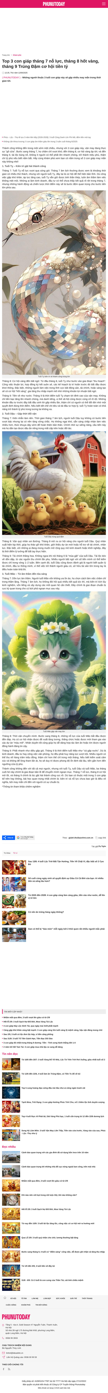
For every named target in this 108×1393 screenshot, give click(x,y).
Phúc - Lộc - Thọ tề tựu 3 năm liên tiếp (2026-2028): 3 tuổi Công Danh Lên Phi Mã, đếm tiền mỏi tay (47, 137)
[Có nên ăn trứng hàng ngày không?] (14, 918)
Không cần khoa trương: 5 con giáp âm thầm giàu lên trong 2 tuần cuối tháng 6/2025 (40, 141)
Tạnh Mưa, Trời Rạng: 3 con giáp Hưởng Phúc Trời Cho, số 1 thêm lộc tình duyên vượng (63, 1102)
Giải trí (73, 1298)
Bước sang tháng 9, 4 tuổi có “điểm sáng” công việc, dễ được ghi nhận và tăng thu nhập (63, 1252)
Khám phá (17, 55)
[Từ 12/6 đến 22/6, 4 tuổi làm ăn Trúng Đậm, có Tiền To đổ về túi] (11, 1078)
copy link (102, 838)
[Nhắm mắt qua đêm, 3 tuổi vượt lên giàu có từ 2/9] (11, 1185)
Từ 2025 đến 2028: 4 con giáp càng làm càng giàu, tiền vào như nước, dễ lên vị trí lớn (66, 896)
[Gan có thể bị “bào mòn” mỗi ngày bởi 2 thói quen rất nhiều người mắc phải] (14, 935)
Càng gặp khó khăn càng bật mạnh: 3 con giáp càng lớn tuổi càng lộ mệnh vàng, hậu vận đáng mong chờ (53, 1030)
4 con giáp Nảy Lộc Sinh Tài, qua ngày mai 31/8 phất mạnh (31, 1026)
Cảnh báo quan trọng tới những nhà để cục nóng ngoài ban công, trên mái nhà (58, 1167)
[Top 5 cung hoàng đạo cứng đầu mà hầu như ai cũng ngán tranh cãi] (11, 1093)
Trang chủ (6, 55)
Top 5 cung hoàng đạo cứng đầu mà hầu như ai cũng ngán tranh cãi (53, 1088)
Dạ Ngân (102, 846)
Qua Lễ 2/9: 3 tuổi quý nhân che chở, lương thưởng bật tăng (50, 1237)
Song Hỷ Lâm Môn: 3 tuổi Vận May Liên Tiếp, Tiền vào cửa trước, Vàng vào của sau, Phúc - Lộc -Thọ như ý (64, 1131)
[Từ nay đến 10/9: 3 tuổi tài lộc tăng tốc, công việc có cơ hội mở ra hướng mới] (11, 1228)
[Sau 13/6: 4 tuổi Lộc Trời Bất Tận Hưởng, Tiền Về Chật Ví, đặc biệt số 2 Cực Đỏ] (14, 867)
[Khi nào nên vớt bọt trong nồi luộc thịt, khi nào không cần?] (11, 1200)
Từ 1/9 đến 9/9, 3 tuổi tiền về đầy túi (38, 1266)
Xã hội (13, 1298)
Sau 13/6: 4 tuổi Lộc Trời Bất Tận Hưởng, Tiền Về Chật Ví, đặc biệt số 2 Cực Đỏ (66, 863)
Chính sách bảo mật (62, 1388)
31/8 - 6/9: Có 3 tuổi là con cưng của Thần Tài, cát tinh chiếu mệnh (52, 1280)
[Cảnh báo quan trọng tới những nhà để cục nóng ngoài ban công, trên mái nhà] (11, 1171)
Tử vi (15, 853)
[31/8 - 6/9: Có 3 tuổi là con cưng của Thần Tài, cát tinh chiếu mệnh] (11, 1285)
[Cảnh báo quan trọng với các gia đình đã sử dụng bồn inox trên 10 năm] (11, 1157)
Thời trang (87, 1298)
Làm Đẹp (47, 1298)
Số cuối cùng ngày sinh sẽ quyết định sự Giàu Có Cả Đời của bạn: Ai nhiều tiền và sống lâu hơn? (66, 879)
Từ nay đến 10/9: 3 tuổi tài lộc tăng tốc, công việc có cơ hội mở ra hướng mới (58, 1223)
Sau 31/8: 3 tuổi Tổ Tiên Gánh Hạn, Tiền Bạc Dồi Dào (28, 1038)
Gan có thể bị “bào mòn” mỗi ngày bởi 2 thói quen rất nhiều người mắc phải (66, 929)
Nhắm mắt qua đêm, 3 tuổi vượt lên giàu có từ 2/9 (27, 1017)
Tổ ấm (24, 1298)
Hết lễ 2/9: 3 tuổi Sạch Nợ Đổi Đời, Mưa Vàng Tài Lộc (28, 1022)
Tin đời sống (41, 1305)
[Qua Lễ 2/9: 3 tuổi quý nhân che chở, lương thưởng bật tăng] (11, 1242)
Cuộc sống (11, 1305)
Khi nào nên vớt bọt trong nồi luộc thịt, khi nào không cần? (49, 1195)
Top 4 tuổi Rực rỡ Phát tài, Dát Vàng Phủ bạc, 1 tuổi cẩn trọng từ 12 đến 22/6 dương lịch (63, 1116)
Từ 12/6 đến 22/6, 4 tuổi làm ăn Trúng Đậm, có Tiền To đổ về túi (51, 1074)
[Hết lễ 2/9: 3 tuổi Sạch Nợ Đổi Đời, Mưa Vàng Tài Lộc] (11, 1214)
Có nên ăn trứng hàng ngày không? (46, 912)
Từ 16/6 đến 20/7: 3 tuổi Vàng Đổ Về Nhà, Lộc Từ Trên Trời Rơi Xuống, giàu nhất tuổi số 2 (63, 1059)
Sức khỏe (60, 1298)
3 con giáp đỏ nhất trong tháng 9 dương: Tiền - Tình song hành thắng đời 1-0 (40, 1043)
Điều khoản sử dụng (45, 1388)
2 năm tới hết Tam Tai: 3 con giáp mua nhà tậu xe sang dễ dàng (33, 1047)
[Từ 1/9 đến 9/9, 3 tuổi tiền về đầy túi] (11, 1271)
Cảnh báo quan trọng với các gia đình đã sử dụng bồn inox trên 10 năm (55, 1152)
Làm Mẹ (35, 1298)
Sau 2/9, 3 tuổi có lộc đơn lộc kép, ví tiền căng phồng (28, 1034)
